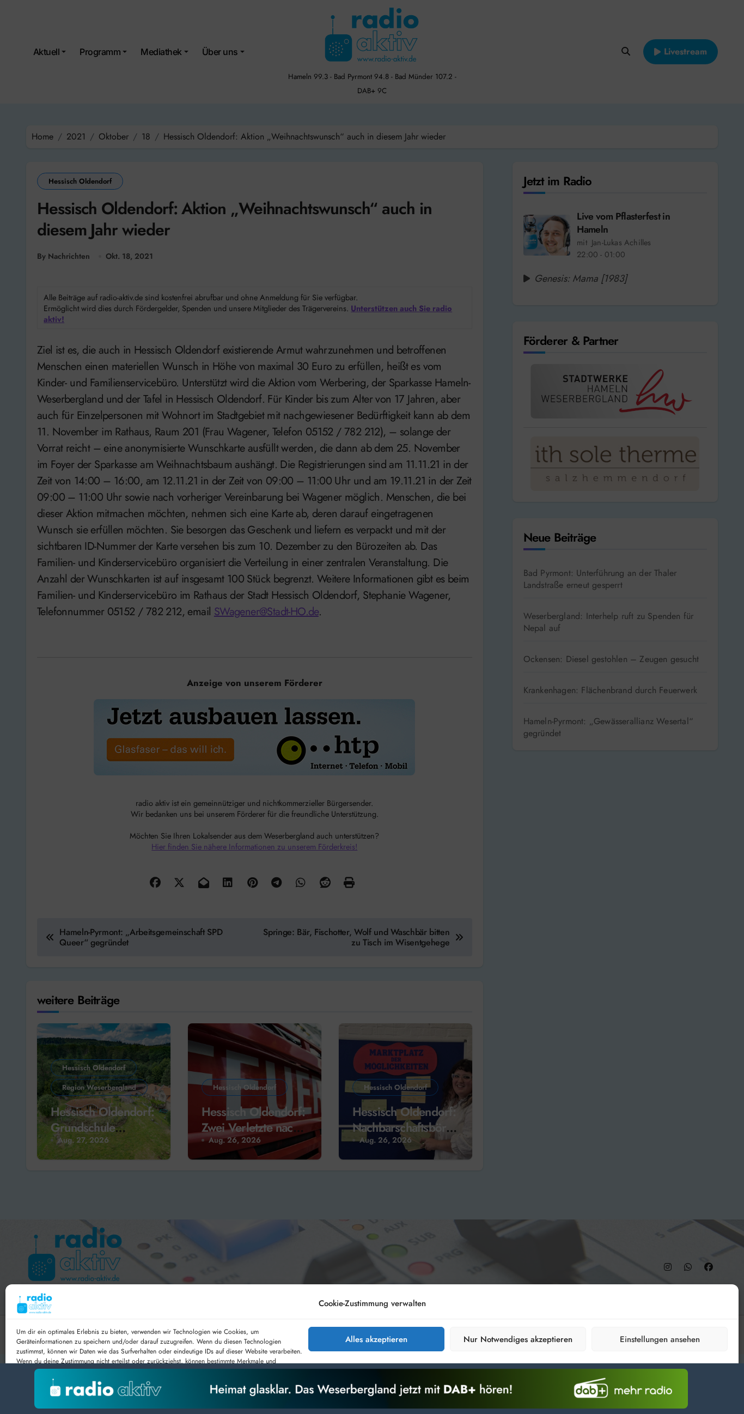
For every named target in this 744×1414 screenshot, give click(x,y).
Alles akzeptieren (376, 1339)
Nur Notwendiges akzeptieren (518, 1339)
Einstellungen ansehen (660, 1339)
